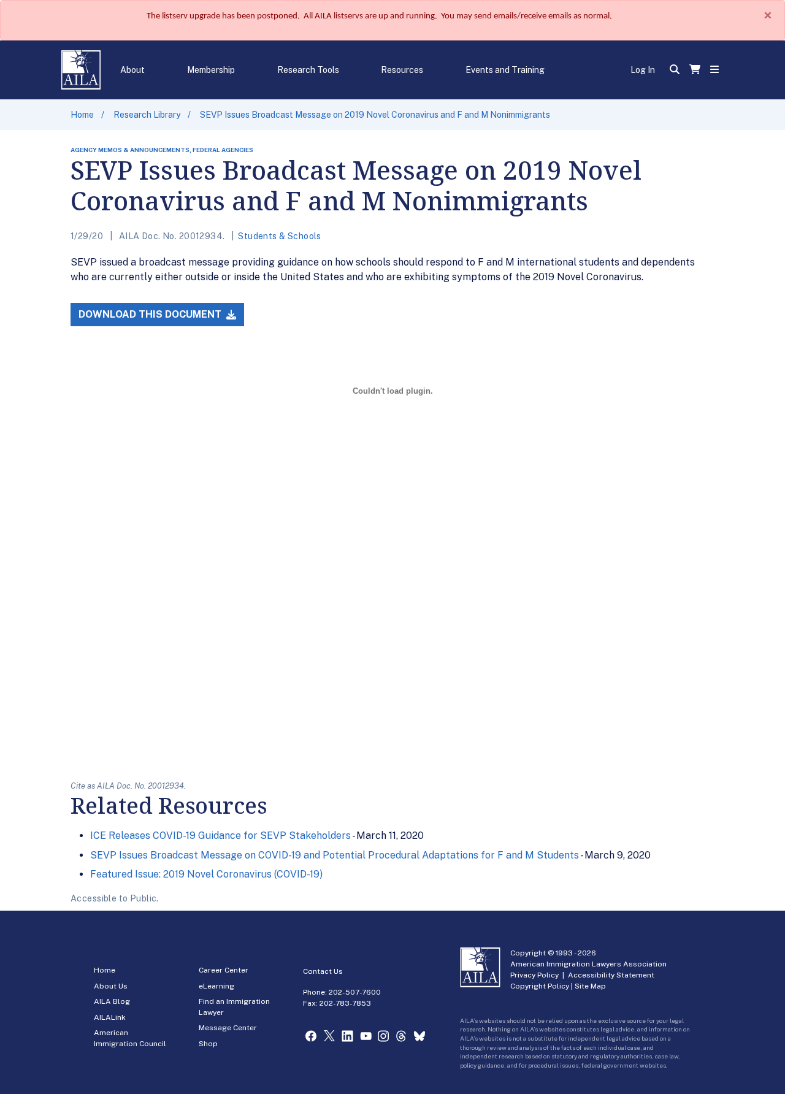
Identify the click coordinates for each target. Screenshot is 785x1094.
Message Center (228, 1027)
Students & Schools (279, 236)
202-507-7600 (355, 992)
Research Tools (308, 70)
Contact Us (323, 971)
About (132, 70)
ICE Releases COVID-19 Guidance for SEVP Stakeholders (220, 835)
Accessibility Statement (611, 975)
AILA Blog (112, 1001)
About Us (111, 986)
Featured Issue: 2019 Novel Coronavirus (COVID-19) (206, 874)
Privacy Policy (534, 975)
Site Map (590, 986)
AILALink (110, 1017)
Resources (402, 70)
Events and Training (505, 70)
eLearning (216, 986)
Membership (211, 70)
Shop (208, 1043)
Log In (642, 70)
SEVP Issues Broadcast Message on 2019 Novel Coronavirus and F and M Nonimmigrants (375, 115)
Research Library (146, 115)
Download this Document (151, 314)
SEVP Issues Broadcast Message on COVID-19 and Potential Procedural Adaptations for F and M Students (334, 855)
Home (82, 115)
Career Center (223, 970)
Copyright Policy (539, 986)
